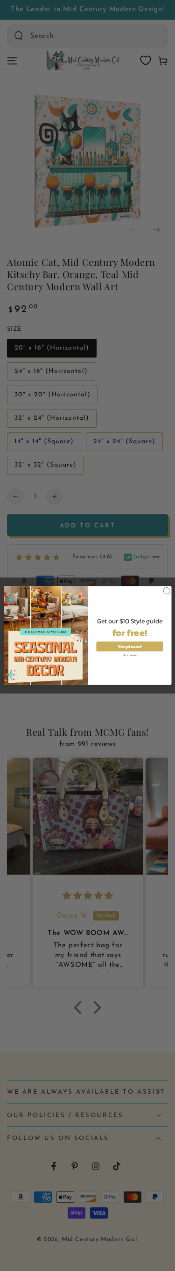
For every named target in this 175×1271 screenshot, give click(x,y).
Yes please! (129, 646)
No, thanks (130, 655)
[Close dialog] (166, 590)
